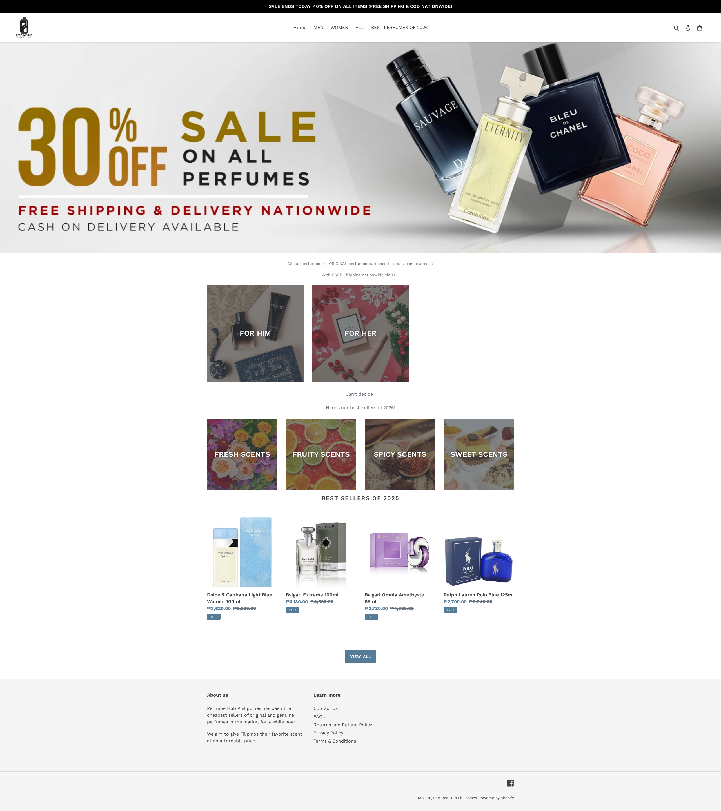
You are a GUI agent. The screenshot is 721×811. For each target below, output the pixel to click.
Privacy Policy (328, 733)
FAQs (319, 716)
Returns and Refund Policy (342, 724)
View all (360, 656)
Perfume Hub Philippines (455, 798)
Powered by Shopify (496, 798)
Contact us (325, 708)
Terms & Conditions (334, 741)
